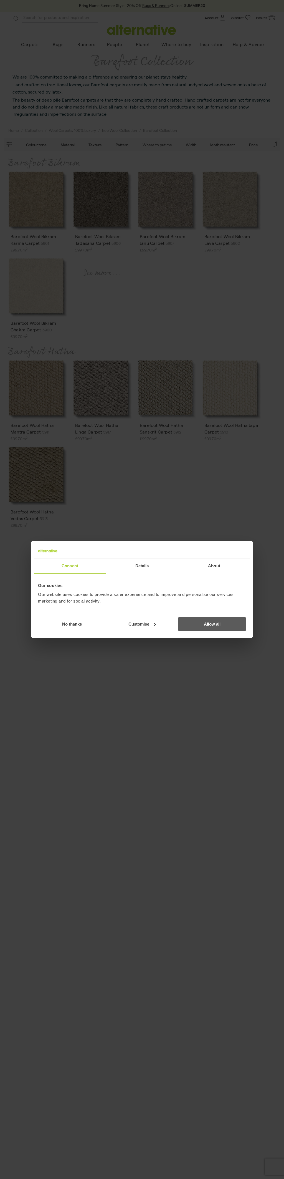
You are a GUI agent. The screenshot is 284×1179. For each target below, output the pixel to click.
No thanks (72, 624)
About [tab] (214, 565)
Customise (138, 624)
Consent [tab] (70, 565)
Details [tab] (142, 565)
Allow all (212, 624)
